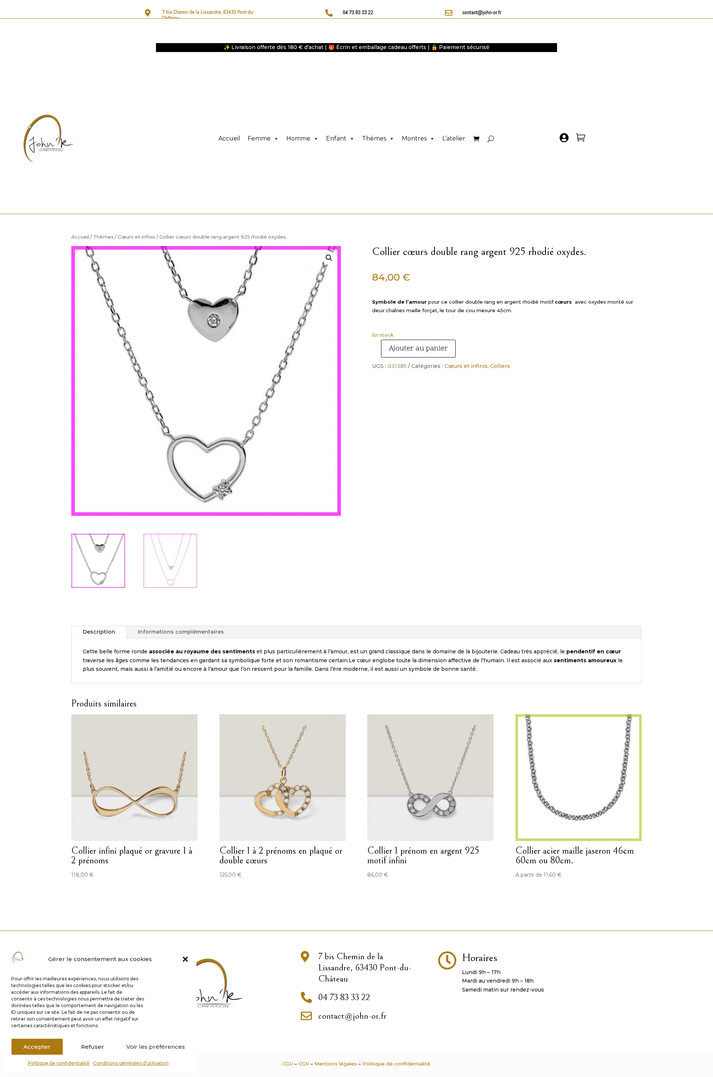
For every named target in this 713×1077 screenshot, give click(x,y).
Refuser (92, 1046)
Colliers (500, 366)
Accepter (37, 1046)
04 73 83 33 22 (358, 12)
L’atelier (453, 138)
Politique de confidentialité (58, 1063)
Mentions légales (336, 1064)
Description (99, 631)
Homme (298, 138)
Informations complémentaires (181, 631)
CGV (304, 1064)
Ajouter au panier (418, 348)
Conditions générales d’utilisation (131, 1063)
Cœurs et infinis (136, 237)
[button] (185, 959)
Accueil (229, 138)
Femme (259, 138)
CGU (288, 1064)
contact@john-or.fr (481, 12)
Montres (414, 138)
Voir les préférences (155, 1046)
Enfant (336, 138)
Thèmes (374, 138)
